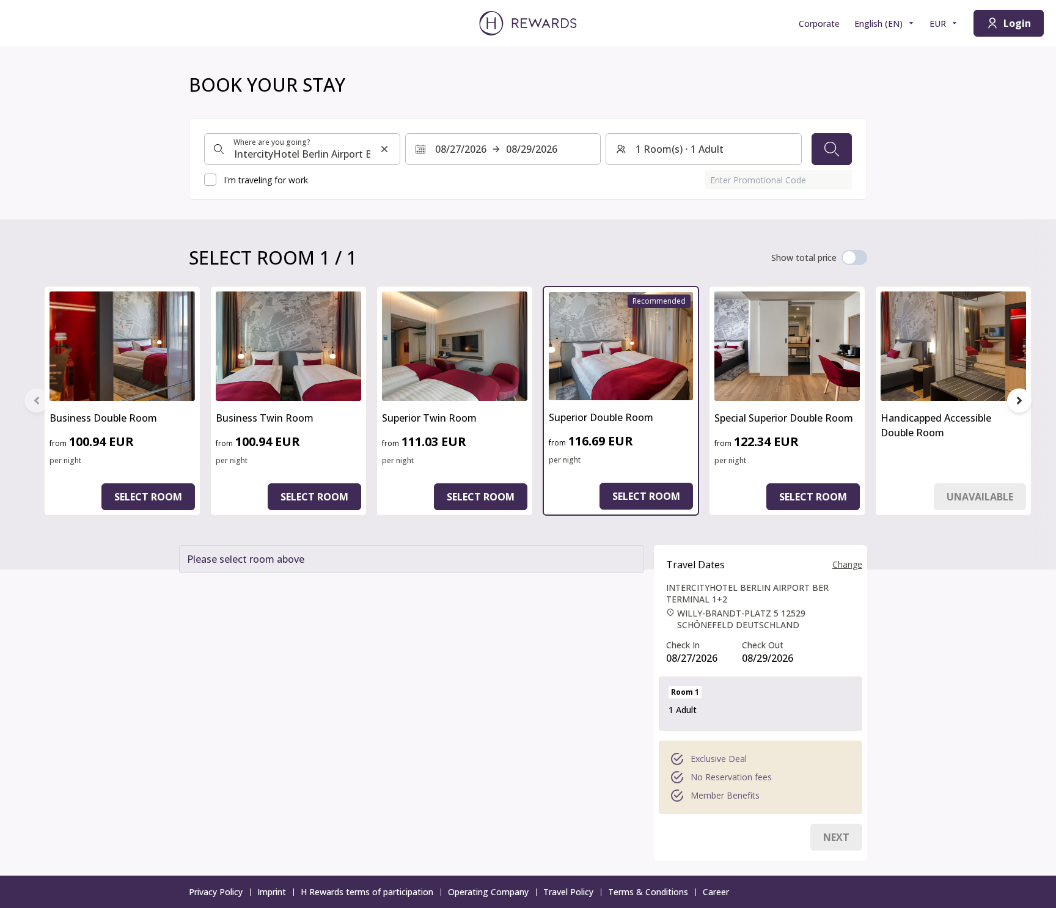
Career (716, 892)
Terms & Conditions (648, 892)
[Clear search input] (384, 149)
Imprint (271, 892)
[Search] (832, 149)
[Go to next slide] (1019, 401)
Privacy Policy (216, 892)
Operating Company (488, 892)
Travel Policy (568, 892)
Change (847, 564)
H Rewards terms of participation (367, 892)
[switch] (854, 257)
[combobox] (302, 149)
